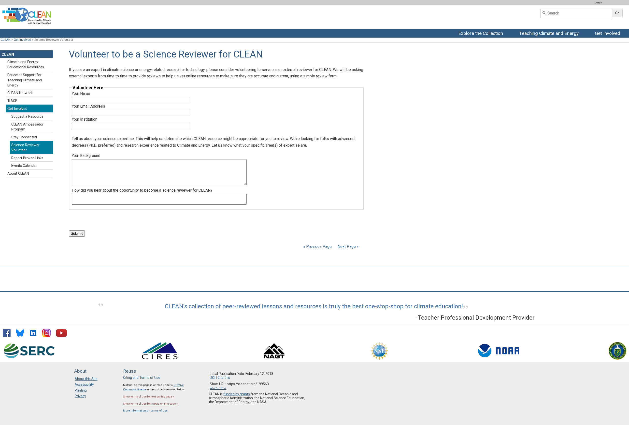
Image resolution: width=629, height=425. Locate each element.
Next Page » (348, 246)
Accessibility (84, 384)
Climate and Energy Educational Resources (25, 64)
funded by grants (236, 394)
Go (617, 13)
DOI (212, 378)
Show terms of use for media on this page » (150, 403)
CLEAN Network (20, 93)
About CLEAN (18, 173)
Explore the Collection (481, 33)
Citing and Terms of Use (141, 378)
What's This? (218, 388)
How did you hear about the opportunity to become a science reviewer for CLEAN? (142, 190)
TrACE (12, 101)
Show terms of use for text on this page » (148, 396)
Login (598, 2)
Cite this (223, 378)
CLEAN (6, 40)
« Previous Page (317, 246)
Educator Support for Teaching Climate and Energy (24, 80)
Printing (81, 390)
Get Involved (608, 33)
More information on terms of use (145, 410)
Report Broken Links (27, 158)
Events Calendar (24, 166)
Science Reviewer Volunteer (25, 147)
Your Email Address (88, 106)
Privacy (80, 396)
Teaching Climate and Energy (549, 33)
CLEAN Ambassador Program (27, 127)
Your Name (81, 93)
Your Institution (84, 119)
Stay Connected (24, 137)
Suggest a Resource (27, 116)
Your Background (86, 155)
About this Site (86, 379)
